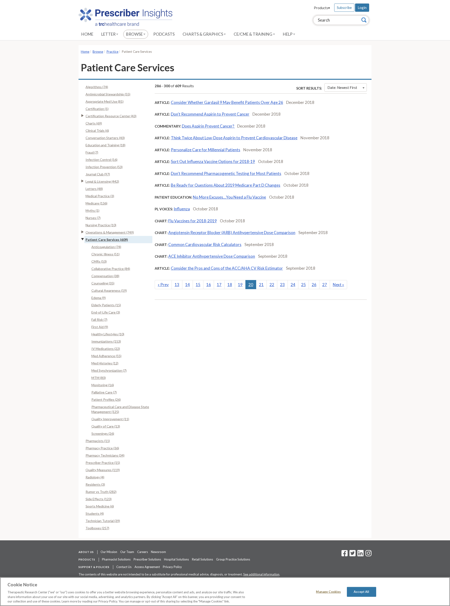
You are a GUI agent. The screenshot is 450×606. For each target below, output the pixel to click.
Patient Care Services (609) (107, 240)
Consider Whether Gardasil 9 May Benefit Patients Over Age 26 (227, 102)
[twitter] (352, 555)
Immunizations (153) (106, 341)
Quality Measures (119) (103, 470)
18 (229, 284)
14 (187, 284)
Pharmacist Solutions (116, 559)
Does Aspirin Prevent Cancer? (208, 126)
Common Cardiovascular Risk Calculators (204, 244)
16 (208, 284)
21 (261, 284)
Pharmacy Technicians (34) (105, 455)
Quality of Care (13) (105, 426)
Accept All (361, 592)
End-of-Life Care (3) (105, 312)
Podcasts (164, 34)
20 (250, 284)
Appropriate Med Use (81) (105, 101)
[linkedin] (360, 555)
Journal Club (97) (98, 174)
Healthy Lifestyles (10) (107, 334)
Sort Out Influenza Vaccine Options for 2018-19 (213, 161)
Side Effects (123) (99, 499)
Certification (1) (97, 109)
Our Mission (109, 552)
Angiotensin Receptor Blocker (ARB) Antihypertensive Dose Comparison (231, 232)
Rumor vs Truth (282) (101, 492)
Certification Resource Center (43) (111, 116)
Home (87, 34)
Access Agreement (147, 567)
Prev (163, 284)
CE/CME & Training (253, 34)
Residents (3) (95, 484)
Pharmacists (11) (98, 441)
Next (338, 284)
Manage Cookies (328, 592)
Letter (108, 34)
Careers (142, 552)
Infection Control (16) (101, 160)
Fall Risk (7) (99, 320)
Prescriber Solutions (147, 559)
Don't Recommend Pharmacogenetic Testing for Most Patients (226, 173)
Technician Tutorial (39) (103, 521)
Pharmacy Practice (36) (102, 448)
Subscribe (344, 7)
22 (272, 284)
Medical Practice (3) (100, 196)
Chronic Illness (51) (105, 254)
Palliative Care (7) (104, 392)
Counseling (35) (102, 283)
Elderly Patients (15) (106, 305)
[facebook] (344, 555)
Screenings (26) (102, 434)
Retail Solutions (202, 559)
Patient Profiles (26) (106, 399)
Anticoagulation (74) (106, 247)
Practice (112, 51)
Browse (134, 34)
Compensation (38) (105, 276)
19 (240, 284)
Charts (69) (94, 123)
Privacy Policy (172, 567)
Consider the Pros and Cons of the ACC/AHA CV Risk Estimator (227, 268)
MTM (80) (98, 378)
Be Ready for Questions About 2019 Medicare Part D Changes (225, 185)
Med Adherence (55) (106, 356)
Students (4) (95, 513)
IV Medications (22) (105, 349)
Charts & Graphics (203, 34)
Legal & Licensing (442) (102, 181)
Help (288, 34)
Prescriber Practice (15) (103, 463)
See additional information (261, 574)
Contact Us (123, 567)
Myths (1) (92, 210)
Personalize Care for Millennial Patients (205, 149)
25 (303, 284)
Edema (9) (98, 298)
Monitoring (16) (102, 385)
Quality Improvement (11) (110, 419)
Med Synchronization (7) (109, 370)
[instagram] (368, 555)
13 (177, 284)
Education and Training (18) (105, 145)
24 (293, 284)
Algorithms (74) (97, 87)
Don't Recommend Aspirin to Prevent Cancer (210, 114)
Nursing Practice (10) (101, 225)
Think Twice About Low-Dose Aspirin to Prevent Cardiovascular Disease (234, 137)
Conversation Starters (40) (105, 138)
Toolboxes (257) (97, 528)
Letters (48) (94, 189)
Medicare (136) (96, 203)
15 (198, 284)
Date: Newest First (342, 87)
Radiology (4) (95, 477)
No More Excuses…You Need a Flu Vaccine (229, 197)
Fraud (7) (92, 152)
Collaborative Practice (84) (110, 269)
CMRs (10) (99, 261)
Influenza (182, 208)
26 (314, 284)
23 (282, 284)
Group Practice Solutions (233, 559)
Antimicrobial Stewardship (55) (108, 94)
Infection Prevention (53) (104, 167)
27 (324, 284)
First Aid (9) (99, 327)
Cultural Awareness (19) (109, 290)
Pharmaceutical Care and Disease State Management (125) (120, 409)
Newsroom (158, 552)
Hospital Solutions (176, 559)
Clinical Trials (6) (97, 131)
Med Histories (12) (104, 363)
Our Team (127, 552)
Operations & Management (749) (110, 232)
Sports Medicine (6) (100, 506)
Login (362, 7)
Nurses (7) (93, 218)
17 (219, 284)
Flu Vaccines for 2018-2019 (192, 220)
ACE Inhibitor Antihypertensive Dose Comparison (211, 256)
